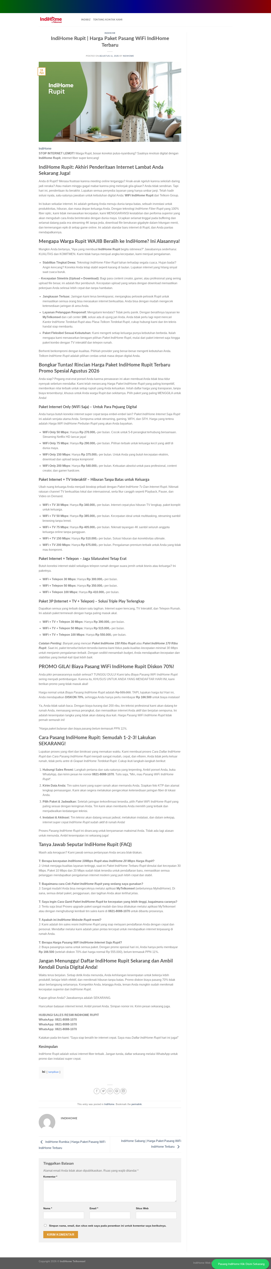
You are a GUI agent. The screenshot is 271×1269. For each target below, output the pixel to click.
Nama (47, 1208)
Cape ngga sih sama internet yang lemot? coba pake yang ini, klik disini (142, 6)
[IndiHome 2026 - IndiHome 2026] (57, 20)
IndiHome (110, 33)
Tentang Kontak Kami (108, 20)
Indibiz (86, 20)
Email (94, 1208)
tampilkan (53, 1072)
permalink (136, 1104)
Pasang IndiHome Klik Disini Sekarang (241, 1263)
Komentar (50, 1176)
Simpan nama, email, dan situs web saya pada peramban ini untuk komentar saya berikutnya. (107, 1225)
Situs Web (142, 1208)
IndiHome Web (202, 1262)
